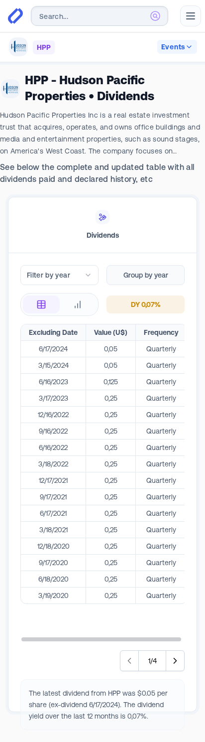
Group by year (145, 275)
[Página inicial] (15, 16)
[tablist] (102, 225)
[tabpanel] (102, 497)
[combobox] (99, 16)
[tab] (102, 225)
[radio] (41, 304)
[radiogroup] (59, 304)
